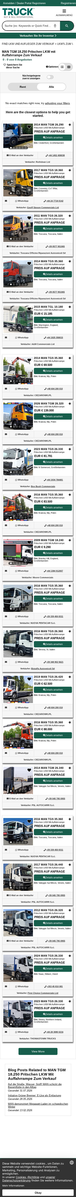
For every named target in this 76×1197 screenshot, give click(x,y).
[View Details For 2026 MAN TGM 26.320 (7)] (18, 416)
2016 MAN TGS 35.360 (48, 494)
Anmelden (8, 3)
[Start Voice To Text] (55, 26)
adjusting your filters (57, 103)
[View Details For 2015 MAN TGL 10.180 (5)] (18, 319)
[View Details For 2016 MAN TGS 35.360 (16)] (18, 831)
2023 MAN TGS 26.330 (48, 449)
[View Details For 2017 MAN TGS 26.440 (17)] (18, 877)
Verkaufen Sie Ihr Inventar (37, 36)
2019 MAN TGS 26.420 (48, 676)
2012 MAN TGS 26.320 (48, 910)
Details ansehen (54, 137)
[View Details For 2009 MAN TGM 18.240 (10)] (18, 552)
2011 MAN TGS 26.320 (48, 215)
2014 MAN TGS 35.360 (48, 261)
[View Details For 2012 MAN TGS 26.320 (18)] (18, 922)
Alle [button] (51, 86)
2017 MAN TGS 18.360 (48, 170)
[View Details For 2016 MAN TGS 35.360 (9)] (18, 507)
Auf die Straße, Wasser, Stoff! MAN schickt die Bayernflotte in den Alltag (35, 1086)
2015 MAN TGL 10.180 (48, 306)
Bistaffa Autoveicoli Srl (43, 668)
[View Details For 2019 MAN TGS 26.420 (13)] (18, 689)
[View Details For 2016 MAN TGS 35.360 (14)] (18, 735)
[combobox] (37, 25)
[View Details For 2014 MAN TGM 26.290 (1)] (18, 137)
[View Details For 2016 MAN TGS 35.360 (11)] (18, 598)
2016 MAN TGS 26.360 (48, 631)
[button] (52, 66)
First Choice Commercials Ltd (43, 993)
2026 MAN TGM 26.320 (49, 403)
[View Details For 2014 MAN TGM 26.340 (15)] (18, 780)
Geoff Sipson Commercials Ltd (43, 207)
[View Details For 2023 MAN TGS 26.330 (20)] (18, 1013)
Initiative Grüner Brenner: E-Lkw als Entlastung (34, 1095)
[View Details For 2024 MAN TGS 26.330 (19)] (18, 968)
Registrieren (39, 3)
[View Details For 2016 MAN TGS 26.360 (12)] (18, 643)
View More (38, 1051)
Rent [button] (23, 86)
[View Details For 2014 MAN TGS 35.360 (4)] (18, 273)
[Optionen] (70, 125)
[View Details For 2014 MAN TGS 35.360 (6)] (18, 370)
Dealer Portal (24, 3)
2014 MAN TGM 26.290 (49, 124)
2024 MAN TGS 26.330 (48, 955)
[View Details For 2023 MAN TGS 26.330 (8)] (18, 461)
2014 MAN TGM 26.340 (49, 767)
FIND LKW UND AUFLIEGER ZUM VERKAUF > (29, 43)
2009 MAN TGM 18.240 (49, 540)
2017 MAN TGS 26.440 (48, 864)
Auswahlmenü (64, 15)
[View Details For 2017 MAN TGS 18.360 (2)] (18, 182)
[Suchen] (67, 25)
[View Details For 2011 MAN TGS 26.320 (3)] (18, 228)
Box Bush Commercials (43, 486)
